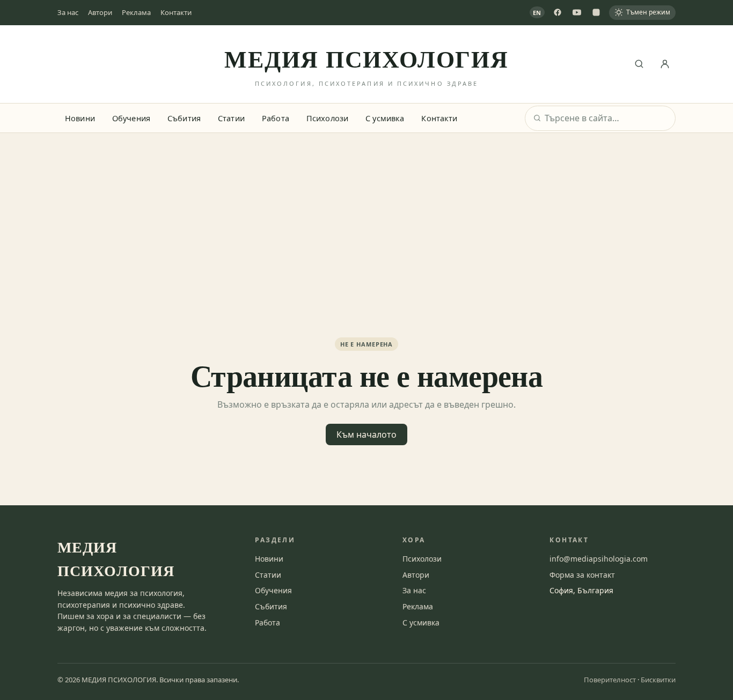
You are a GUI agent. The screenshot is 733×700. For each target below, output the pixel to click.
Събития (184, 118)
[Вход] (665, 64)
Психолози (327, 118)
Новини (80, 118)
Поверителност (610, 679)
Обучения (131, 118)
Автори (100, 12)
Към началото (366, 434)
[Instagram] (596, 12)
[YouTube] (576, 12)
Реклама (136, 12)
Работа (275, 118)
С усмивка (384, 118)
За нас (67, 12)
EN (537, 13)
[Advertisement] (366, 213)
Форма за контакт (582, 575)
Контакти (176, 12)
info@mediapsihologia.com (598, 559)
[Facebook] (557, 12)
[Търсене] (639, 64)
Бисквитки (658, 679)
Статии (231, 118)
